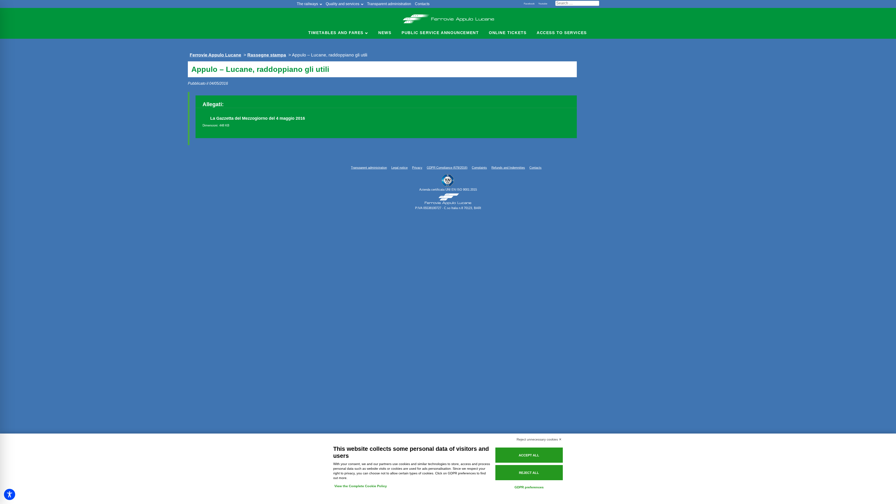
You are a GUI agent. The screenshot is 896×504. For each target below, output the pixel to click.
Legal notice (399, 167)
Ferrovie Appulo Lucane (448, 17)
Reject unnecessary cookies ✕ (539, 439)
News (384, 33)
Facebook (529, 3)
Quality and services (342, 4)
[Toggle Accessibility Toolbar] (10, 494)
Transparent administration (389, 4)
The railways (307, 4)
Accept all (529, 455)
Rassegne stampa (266, 54)
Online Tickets (507, 33)
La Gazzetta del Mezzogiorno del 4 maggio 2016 (257, 118)
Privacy (417, 167)
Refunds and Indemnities (508, 167)
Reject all (529, 473)
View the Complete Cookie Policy (360, 486)
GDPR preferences (529, 487)
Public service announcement (440, 33)
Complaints (479, 167)
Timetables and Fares (336, 33)
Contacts (422, 4)
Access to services (562, 33)
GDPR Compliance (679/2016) (447, 167)
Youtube (542, 3)
